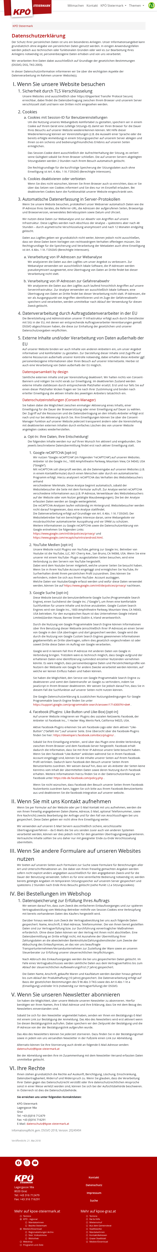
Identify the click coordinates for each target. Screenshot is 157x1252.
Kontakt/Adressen (98, 1235)
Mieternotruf (95, 1222)
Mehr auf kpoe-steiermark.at (37, 1211)
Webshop (28, 1241)
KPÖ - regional (30, 1219)
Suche (94, 1200)
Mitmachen (76, 5)
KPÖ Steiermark (112, 5)
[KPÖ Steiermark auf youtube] (35, 1162)
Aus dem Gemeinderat (100, 1225)
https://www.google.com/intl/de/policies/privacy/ (64, 533)
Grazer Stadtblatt (97, 1238)
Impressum (94, 1193)
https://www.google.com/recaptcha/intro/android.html (68, 537)
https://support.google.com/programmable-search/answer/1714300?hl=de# (82, 704)
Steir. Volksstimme (38, 1235)
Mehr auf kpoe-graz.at (98, 1211)
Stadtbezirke (95, 1228)
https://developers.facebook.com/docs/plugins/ (83, 735)
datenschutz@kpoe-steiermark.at (38, 1049)
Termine (27, 1216)
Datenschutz (94, 1185)
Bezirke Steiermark (38, 1225)
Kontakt (92, 5)
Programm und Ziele (33, 1244)
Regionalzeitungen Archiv (41, 1232)
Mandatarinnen (36, 1222)
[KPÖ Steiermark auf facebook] (18, 1162)
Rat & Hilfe (94, 1219)
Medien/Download (32, 1228)
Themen (135, 5)
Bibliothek (34, 1238)
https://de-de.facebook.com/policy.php (79, 778)
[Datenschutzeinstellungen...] (151, 5)
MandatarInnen (97, 1232)
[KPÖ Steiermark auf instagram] (27, 1162)
